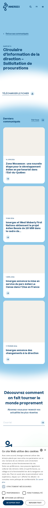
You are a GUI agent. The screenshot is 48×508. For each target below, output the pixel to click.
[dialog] (24, 477)
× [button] (45, 450)
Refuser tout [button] (35, 503)
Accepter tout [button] (13, 503)
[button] (31, 7)
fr (37, 7)
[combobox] (41, 450)
